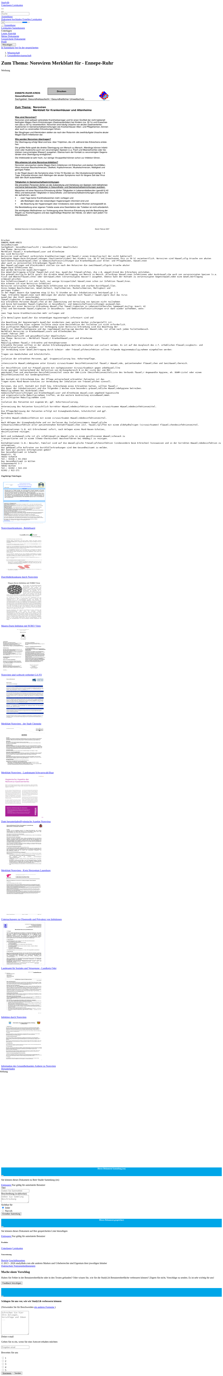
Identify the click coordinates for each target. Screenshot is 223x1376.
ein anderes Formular (44, 1307)
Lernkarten (17, 5)
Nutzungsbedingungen (24, 1266)
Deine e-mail (7, 1336)
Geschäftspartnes (17, 1260)
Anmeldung (7, 16)
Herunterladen (8, 1069)
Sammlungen (18, 28)
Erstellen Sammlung (11, 1214)
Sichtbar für (6, 1204)
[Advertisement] (92, 79)
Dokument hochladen (11, 19)
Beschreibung (14, 1193)
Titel (3, 1187)
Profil (4, 41)
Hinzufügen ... (8, 45)
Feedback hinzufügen (11, 1283)
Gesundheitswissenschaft (19, 55)
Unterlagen (6, 5)
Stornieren (6, 1373)
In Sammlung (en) (10, 47)
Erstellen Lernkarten (32, 19)
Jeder (7, 1207)
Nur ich (8, 1211)
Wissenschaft (13, 52)
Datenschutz (7, 1266)
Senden (17, 1373)
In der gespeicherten (28, 47)
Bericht (4, 1260)
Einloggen (6, 1185)
